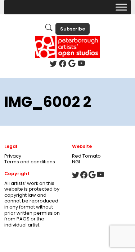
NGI (76, 162)
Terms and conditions (29, 162)
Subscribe (72, 29)
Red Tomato (86, 156)
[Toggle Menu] (121, 7)
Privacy (12, 156)
